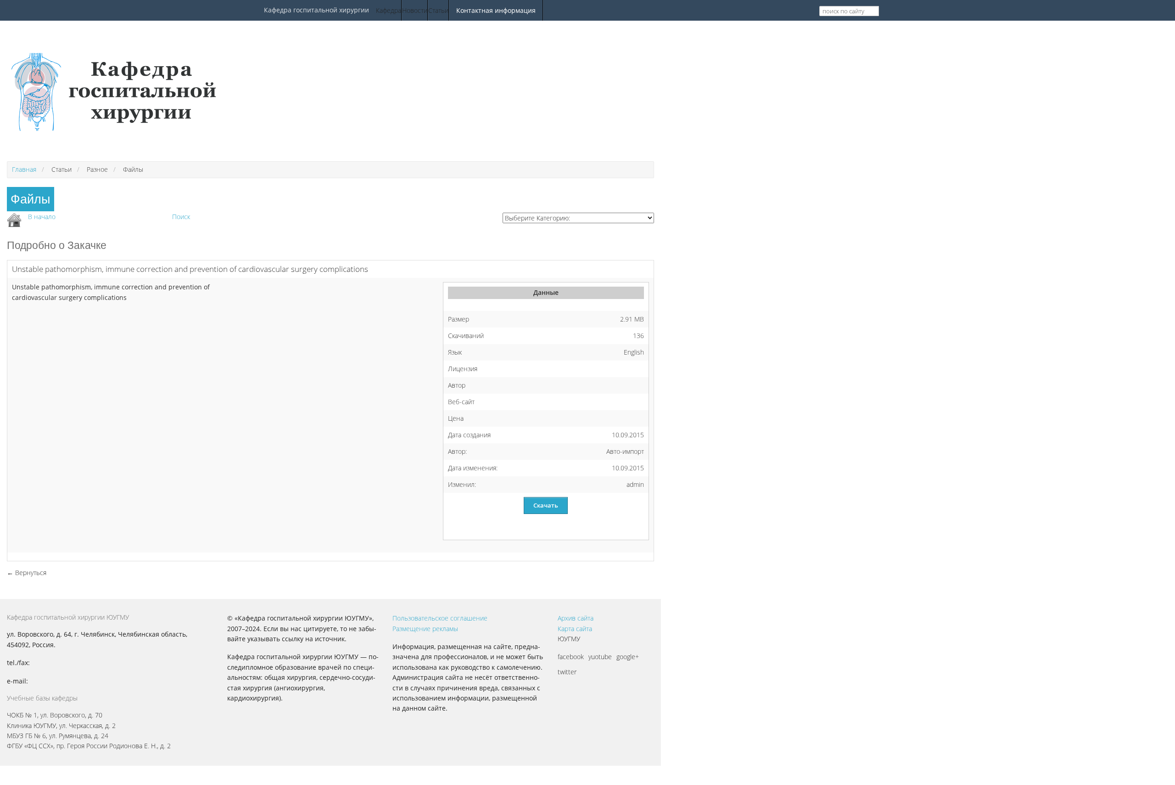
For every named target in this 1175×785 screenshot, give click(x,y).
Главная (24, 169)
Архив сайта (575, 618)
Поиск (181, 216)
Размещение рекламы (425, 628)
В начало (42, 216)
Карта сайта (575, 628)
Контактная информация (496, 10)
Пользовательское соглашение (439, 618)
